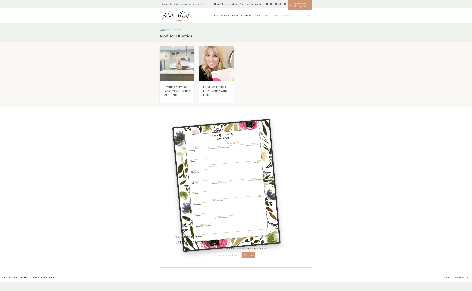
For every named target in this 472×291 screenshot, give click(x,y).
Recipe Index (10, 277)
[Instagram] (271, 4)
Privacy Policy (48, 277)
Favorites (24, 277)
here (199, 3)
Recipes (225, 4)
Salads (247, 15)
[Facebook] (267, 4)
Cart (276, 15)
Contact (259, 4)
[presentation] (177, 63)
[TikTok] (280, 4)
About (250, 4)
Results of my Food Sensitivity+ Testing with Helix (177, 91)
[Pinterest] (276, 4)
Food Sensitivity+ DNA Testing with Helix (215, 91)
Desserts (257, 15)
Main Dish (237, 15)
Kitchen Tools (238, 4)
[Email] (285, 4)
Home (217, 4)
